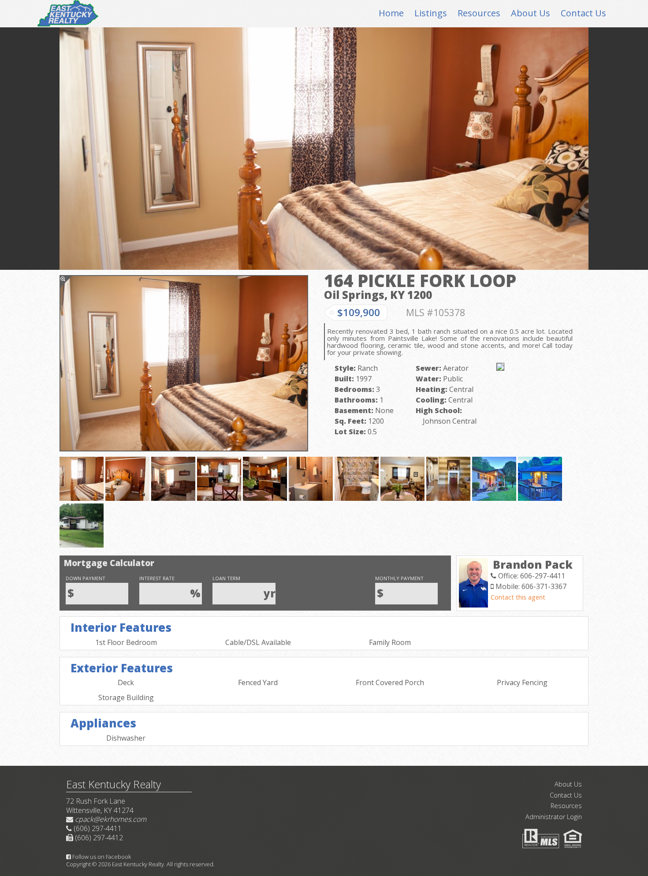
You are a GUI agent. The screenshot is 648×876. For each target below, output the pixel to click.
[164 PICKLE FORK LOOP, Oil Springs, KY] (184, 363)
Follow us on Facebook (101, 857)
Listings (430, 13)
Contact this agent (518, 597)
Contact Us (583, 13)
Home (391, 13)
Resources (479, 13)
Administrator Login (553, 817)
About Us (530, 13)
